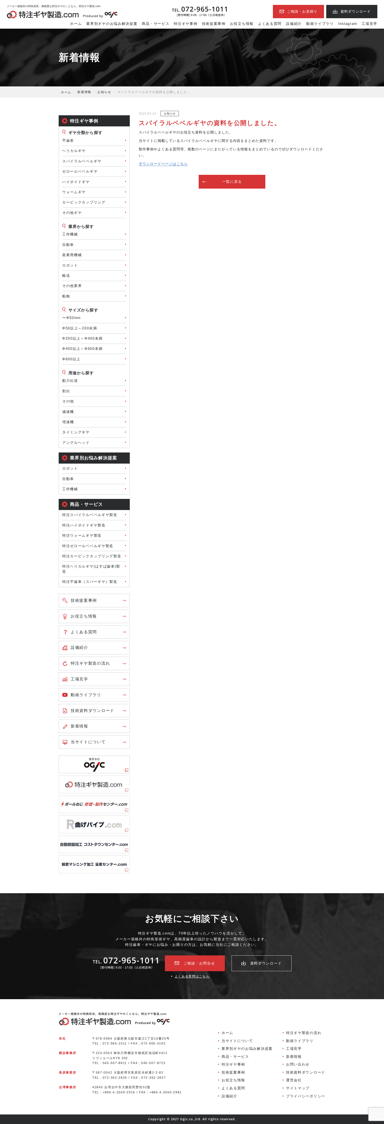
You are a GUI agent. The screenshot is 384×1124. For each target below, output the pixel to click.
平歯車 (68, 140)
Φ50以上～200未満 (79, 328)
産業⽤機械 (72, 255)
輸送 (66, 275)
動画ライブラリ (320, 24)
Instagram (347, 24)
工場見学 (369, 24)
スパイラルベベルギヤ (82, 161)
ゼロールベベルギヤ (80, 171)
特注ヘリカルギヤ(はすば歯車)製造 (91, 568)
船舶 (66, 296)
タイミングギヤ (76, 432)
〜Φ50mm (71, 318)
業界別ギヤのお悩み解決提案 (111, 24)
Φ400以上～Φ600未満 (82, 349)
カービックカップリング (84, 202)
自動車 (68, 479)
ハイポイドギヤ (76, 182)
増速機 (68, 422)
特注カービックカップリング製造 (91, 556)
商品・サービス (155, 24)
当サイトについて (88, 742)
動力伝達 (70, 381)
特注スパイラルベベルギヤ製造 (89, 515)
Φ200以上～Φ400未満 (82, 338)
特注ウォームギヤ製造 (82, 535)
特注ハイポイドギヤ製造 (84, 525)
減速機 (68, 412)
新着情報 (79, 726)
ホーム (76, 24)
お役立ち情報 (242, 24)
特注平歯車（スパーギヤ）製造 (89, 582)
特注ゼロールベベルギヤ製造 (87, 546)
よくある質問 (270, 24)
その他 (68, 401)
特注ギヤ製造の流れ (90, 663)
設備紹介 (294, 24)
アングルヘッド (76, 442)
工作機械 (70, 234)
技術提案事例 (214, 24)
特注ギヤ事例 (185, 24)
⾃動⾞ (68, 245)
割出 (66, 391)
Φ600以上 (71, 359)
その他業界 (72, 286)
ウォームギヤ (74, 192)
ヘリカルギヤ (74, 151)
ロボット (70, 265)
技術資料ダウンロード (92, 710)
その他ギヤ (72, 213)
